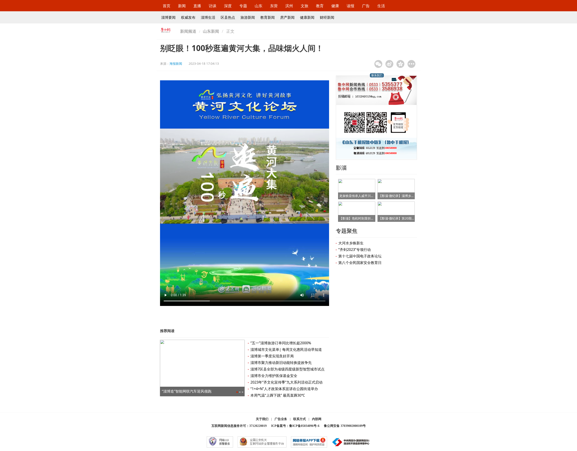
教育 (320, 5)
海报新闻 (175, 63)
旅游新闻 (247, 17)
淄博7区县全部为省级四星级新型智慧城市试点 (287, 369)
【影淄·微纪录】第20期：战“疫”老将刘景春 (409, 218)
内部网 (316, 419)
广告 (366, 5)
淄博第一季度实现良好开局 (272, 356)
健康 (335, 5)
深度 (228, 5)
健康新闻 (307, 17)
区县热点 (228, 17)
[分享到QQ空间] (400, 64)
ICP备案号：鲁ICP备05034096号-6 (295, 426)
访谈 (212, 5)
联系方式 (299, 419)
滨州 (289, 5)
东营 (274, 5)
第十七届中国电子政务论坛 (360, 256)
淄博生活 (208, 17)
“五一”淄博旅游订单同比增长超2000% (280, 342)
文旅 (304, 5)
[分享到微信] (378, 64)
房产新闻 (287, 17)
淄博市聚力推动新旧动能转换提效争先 (281, 362)
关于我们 (262, 419)
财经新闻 (327, 17)
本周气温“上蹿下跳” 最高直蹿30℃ (277, 395)
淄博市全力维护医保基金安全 (273, 375)
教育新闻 (267, 17)
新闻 (182, 5)
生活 (381, 5)
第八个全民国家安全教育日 (360, 262)
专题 (243, 5)
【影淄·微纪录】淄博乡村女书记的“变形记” (409, 196)
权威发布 (188, 17)
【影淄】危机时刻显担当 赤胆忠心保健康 (368, 218)
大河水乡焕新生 (351, 243)
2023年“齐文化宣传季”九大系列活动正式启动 (286, 382)
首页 (166, 5)
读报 (350, 5)
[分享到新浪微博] (389, 64)
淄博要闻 (168, 17)
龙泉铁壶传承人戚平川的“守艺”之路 (364, 196)
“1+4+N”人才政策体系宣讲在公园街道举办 (284, 388)
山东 (258, 5)
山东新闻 (211, 31)
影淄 (341, 167)
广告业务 (281, 419)
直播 (197, 5)
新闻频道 (188, 31)
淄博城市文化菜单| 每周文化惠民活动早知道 (286, 349)
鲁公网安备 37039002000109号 (345, 426)
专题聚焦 (346, 230)
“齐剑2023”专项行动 (354, 249)
